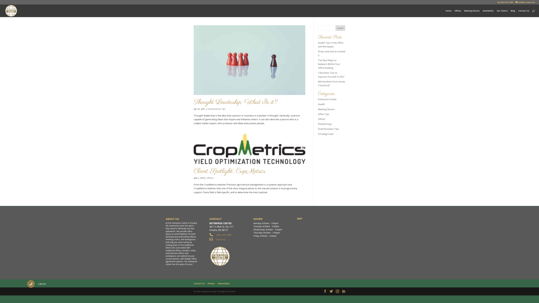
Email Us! (220, 239)
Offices (458, 11)
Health (321, 104)
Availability (488, 11)
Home (448, 11)
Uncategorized (325, 134)
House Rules (223, 283)
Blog (513, 11)
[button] (31, 284)
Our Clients (502, 11)
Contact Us (523, 11)
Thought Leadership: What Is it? (235, 102)
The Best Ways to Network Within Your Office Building (329, 64)
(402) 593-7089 (506, 2)
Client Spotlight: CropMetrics (229, 171)
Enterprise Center (327, 99)
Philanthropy (325, 124)
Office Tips (323, 114)
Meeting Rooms (472, 11)
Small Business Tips (216, 109)
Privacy (211, 283)
